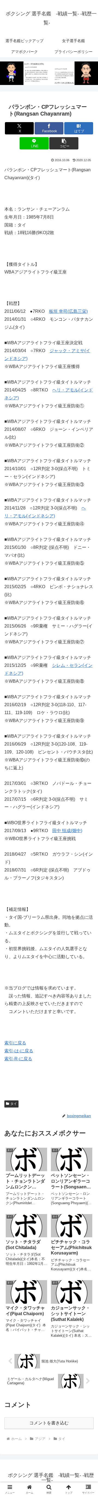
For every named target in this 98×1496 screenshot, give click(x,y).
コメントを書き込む (49, 1423)
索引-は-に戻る (18, 1051)
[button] (63, 143)
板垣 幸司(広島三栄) (68, 311)
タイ (13, 1104)
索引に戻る (15, 1043)
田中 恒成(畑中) (67, 830)
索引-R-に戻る (18, 1058)
